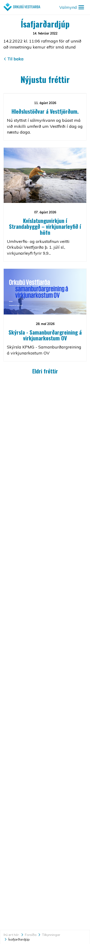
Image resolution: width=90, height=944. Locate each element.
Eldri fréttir (45, 371)
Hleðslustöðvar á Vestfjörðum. (45, 111)
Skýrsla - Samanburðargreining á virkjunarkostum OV (45, 335)
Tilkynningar (51, 935)
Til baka (15, 58)
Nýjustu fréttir (45, 79)
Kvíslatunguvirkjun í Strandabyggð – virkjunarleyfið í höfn (45, 226)
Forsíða (30, 935)
